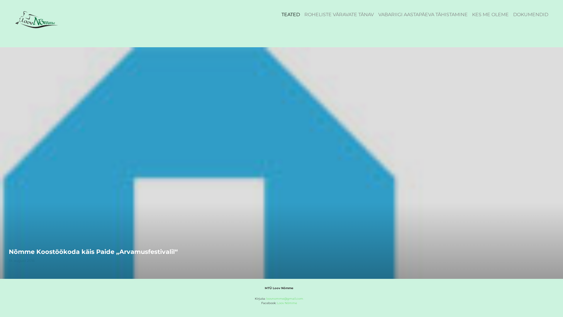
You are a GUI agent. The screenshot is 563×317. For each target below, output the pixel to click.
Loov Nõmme (287, 303)
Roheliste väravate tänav (339, 14)
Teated (291, 14)
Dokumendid (530, 14)
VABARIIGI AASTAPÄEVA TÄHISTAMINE (423, 14)
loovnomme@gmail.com (284, 299)
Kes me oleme (490, 14)
